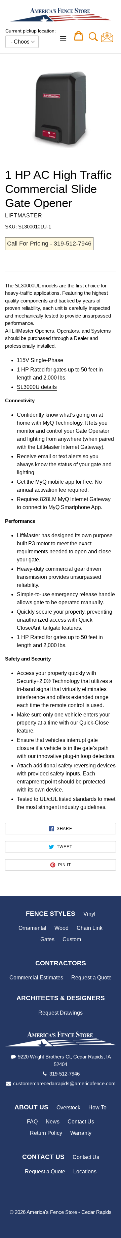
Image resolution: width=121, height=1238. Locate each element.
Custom (72, 939)
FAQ (32, 1121)
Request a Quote (91, 977)
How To (97, 1107)
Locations (84, 1171)
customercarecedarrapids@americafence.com (64, 1083)
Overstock (68, 1107)
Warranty (80, 1133)
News (52, 1121)
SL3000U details (37, 387)
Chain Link (90, 928)
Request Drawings (60, 1013)
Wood (61, 928)
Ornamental (32, 928)
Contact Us (81, 1121)
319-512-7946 (64, 1074)
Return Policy (46, 1133)
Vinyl (89, 914)
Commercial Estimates (36, 977)
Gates (47, 939)
